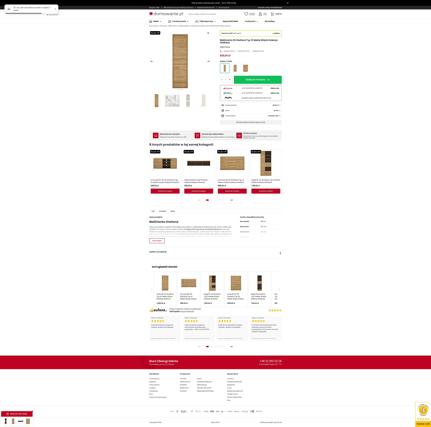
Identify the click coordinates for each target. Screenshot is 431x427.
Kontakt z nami (232, 394)
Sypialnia (152, 382)
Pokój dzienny (154, 379)
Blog (228, 400)
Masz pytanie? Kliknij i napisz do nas (252, 122)
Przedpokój (153, 391)
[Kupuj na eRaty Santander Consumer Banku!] (228, 88)
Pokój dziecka (154, 385)
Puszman (183, 391)
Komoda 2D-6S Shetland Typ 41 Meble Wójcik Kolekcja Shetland (231, 181)
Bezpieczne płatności (235, 391)
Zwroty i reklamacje (234, 397)
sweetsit (183, 379)
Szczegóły (162, 211)
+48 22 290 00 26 (276, 8)
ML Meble (183, 385)
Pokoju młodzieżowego (158, 397)
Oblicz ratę (275, 88)
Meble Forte (184, 388)
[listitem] (165, 289)
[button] (151, 289)
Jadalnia (152, 388)
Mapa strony (215, 422)
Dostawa (230, 379)
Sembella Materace (204, 382)
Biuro (151, 394)
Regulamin (231, 385)
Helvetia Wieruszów (204, 388)
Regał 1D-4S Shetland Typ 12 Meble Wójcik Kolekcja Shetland (265, 181)
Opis (153, 211)
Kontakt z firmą (264, 8)
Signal (199, 379)
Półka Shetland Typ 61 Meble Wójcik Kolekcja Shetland (196, 181)
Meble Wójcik (202, 385)
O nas (229, 388)
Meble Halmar (185, 382)
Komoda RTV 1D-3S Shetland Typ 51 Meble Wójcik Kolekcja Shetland (165, 181)
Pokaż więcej (157, 241)
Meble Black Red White (205, 391)
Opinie (172, 211)
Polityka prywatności (234, 382)
